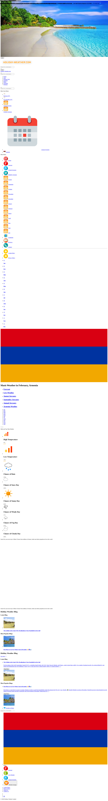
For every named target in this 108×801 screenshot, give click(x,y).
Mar (4, 412)
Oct (4, 421)
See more (3, 656)
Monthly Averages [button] (12, 174)
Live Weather (9, 393)
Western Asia (7, 79)
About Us (6, 790)
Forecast (7, 389)
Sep (4, 420)
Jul (4, 417)
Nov (5, 422)
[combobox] (7, 67)
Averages (6, 83)
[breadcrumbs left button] (1, 87)
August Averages (10, 396)
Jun (4, 416)
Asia (5, 78)
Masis (5, 82)
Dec (4, 424)
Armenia (6, 80)
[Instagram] (55, 796)
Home (5, 76)
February (6, 84)
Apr (4, 413)
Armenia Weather (10, 406)
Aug (5, 418)
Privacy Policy (7, 788)
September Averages (11, 400)
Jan (4, 409)
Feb (4, 411)
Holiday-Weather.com (6, 71)
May (5, 414)
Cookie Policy (7, 787)
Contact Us (6, 791)
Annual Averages (10, 403)
